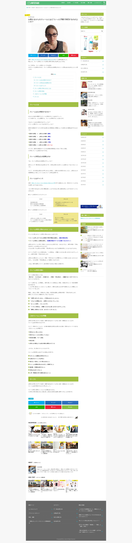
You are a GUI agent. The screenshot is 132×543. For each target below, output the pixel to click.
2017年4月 (83, 184)
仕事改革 (63, 2)
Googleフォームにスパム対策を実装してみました (95, 262)
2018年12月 (83, 137)
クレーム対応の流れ (38, 91)
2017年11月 (83, 159)
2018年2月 (83, 148)
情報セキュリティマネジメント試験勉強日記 (40, 522)
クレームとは (37, 77)
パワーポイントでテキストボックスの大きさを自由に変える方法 (95, 245)
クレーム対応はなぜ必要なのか (43, 82)
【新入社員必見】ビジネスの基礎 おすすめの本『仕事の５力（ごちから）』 (90, 531)
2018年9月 (83, 141)
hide (55, 74)
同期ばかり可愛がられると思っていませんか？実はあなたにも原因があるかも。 (95, 237)
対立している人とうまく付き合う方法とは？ (43, 59)
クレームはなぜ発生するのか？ (43, 80)
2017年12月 (83, 155)
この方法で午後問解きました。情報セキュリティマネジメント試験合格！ (90, 509)
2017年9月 (83, 166)
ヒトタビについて (98, 2)
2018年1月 (83, 151)
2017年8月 (83, 170)
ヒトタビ (65, 539)
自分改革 (69, 2)
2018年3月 (83, 144)
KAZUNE (39, 467)
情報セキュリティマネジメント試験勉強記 (90, 218)
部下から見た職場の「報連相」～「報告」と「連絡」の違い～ (90, 525)
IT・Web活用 (75, 2)
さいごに (36, 96)
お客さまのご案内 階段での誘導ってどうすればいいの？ (95, 228)
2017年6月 (83, 177)
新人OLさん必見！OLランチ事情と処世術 (95, 253)
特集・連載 (90, 2)
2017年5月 (83, 181)
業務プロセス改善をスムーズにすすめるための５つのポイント (90, 515)
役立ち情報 (83, 2)
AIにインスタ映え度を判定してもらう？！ (89, 520)
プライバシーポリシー (34, 513)
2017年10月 (83, 162)
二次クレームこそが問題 (40, 93)
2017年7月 (83, 173)
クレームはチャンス (40, 85)
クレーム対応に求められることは (42, 88)
